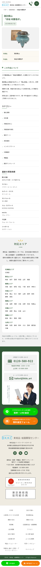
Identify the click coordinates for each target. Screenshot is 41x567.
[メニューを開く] (36, 3)
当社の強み (29, 510)
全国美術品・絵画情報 (30, 525)
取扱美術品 (29, 515)
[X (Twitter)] (20, 453)
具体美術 (6, 141)
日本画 (6, 118)
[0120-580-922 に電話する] (31, 3)
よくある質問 (30, 539)
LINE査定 (12, 563)
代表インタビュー (29, 544)
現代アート (7, 135)
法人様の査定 (30, 534)
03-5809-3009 (24, 467)
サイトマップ (30, 549)
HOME (11, 510)
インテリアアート (9, 146)
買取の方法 (29, 520)
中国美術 (6, 152)
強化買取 (6, 112)
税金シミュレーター (11, 544)
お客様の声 (11, 539)
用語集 (11, 525)
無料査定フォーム (32, 563)
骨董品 (6, 158)
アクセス (30, 529)
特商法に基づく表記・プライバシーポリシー (11, 549)
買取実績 (12, 10)
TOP (5, 10)
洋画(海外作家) (8, 129)
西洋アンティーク (9, 163)
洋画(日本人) (8, 124)
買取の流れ (11, 520)
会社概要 (11, 529)
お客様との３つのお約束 (11, 515)
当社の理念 (11, 534)
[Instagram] (15, 453)
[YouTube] (26, 453)
